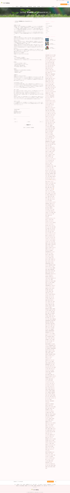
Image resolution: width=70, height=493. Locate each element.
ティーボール (52, 427)
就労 (52, 66)
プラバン (50, 119)
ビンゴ (46, 62)
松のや (54, 310)
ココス (46, 144)
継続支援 (46, 132)
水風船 (51, 311)
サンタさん (54, 100)
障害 (48, 110)
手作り (46, 231)
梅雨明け (49, 313)
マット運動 (47, 75)
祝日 (51, 138)
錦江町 (51, 62)
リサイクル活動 (47, 126)
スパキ (51, 88)
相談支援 (46, 326)
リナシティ (51, 333)
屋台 (50, 66)
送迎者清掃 (51, 126)
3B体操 (50, 427)
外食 (54, 87)
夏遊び (46, 313)
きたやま (53, 266)
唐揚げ (53, 62)
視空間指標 (53, 390)
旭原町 (50, 396)
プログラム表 (52, 104)
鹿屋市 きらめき (47, 437)
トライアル (52, 193)
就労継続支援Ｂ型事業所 (48, 263)
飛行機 (51, 141)
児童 (51, 368)
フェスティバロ (47, 358)
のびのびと (47, 279)
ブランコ (46, 256)
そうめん (51, 462)
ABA (53, 295)
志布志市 (53, 412)
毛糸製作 (54, 367)
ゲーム (46, 196)
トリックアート (47, 333)
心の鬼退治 (47, 212)
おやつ (46, 106)
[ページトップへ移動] (55, 481)
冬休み (46, 193)
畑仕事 (46, 72)
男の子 (52, 405)
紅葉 (53, 91)
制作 (50, 65)
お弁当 (52, 69)
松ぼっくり (50, 81)
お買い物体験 (47, 440)
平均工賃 (46, 145)
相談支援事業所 (51, 173)
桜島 (52, 81)
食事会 (54, 212)
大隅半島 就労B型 (52, 323)
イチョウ (51, 91)
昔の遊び (51, 408)
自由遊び (53, 339)
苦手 (50, 197)
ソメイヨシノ (47, 418)
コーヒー (54, 234)
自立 (49, 453)
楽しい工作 (47, 250)
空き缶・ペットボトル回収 (48, 355)
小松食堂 (49, 123)
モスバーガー (49, 148)
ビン (54, 260)
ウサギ (51, 72)
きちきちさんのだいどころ (48, 367)
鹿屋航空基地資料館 (48, 141)
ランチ (54, 170)
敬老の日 (46, 181)
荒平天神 (46, 151)
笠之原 (54, 122)
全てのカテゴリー (48, 23)
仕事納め (51, 203)
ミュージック (47, 167)
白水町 (49, 88)
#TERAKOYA (28, 127)
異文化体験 (47, 406)
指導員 (46, 269)
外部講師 (51, 428)
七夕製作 (52, 453)
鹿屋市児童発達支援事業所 (51, 330)
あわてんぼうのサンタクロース (49, 100)
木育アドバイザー (47, 163)
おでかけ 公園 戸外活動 (50, 144)
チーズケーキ (47, 234)
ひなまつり (50, 225)
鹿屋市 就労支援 (53, 320)
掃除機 (49, 301)
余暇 (53, 364)
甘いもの (46, 232)
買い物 (54, 193)
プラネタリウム (47, 463)
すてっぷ (47, 24)
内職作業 (50, 310)
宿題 (52, 157)
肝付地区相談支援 (49, 336)
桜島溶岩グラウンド (51, 276)
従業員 (49, 94)
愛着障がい (47, 351)
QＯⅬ (52, 367)
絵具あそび (47, 254)
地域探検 (46, 352)
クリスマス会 (52, 94)
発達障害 (52, 446)
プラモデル (50, 339)
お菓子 (46, 190)
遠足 (51, 129)
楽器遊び (50, 291)
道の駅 (49, 68)
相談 (52, 170)
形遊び (46, 87)
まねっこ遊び (47, 295)
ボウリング (53, 355)
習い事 (50, 431)
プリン (52, 232)
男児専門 (46, 389)
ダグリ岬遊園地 (47, 412)
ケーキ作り (51, 107)
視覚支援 (50, 257)
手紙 (47, 142)
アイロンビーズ (53, 247)
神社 (54, 396)
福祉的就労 (51, 250)
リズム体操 (47, 241)
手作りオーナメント (52, 386)
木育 (49, 161)
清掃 (51, 409)
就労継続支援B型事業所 (53, 348)
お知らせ (50, 231)
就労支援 (50, 103)
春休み (46, 215)
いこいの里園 (49, 151)
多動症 (53, 443)
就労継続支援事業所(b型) (48, 320)
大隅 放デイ (47, 390)
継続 (52, 431)
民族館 (48, 408)
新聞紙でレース (50, 154)
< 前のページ (15, 121)
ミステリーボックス (48, 370)
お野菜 (48, 197)
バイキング (52, 181)
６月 (48, 307)
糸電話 (46, 446)
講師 (53, 304)
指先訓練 (48, 228)
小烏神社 (51, 110)
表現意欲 (46, 466)
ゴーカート (47, 380)
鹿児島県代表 (47, 276)
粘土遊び (49, 87)
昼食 (48, 231)
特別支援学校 (47, 427)
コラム (51, 213)
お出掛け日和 (54, 222)
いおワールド (51, 437)
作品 (53, 138)
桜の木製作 (53, 418)
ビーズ (46, 200)
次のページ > (41, 121)
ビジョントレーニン (52, 449)
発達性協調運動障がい (52, 415)
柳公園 (46, 428)
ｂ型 (53, 59)
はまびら (51, 68)
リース (53, 97)
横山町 (53, 396)
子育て (49, 279)
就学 (50, 170)
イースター (53, 251)
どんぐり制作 (47, 368)
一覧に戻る (28, 121)
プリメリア (52, 116)
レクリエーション (47, 59)
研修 (54, 59)
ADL (49, 329)
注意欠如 (50, 443)
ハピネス (46, 176)
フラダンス (53, 430)
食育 (47, 465)
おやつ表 (49, 106)
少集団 (49, 466)
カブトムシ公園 (47, 209)
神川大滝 (49, 62)
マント (48, 190)
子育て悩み (47, 266)
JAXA (53, 123)
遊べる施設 (50, 247)
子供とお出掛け (50, 235)
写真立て (49, 181)
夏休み (51, 160)
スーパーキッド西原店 (51, 212)
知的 (50, 383)
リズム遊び (47, 238)
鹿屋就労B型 (48, 348)
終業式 (51, 196)
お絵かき (51, 190)
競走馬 (50, 399)
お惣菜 (50, 69)
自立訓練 (49, 405)
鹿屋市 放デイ (52, 389)
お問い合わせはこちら (64, 4)
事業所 (54, 431)
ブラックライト (47, 103)
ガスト (49, 241)
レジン (48, 125)
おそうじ (53, 298)
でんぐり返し (51, 292)
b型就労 (51, 187)
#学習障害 (32, 127)
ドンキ (50, 157)
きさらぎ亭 (47, 213)
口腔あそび (47, 447)
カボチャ (51, 364)
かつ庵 (53, 187)
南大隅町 (46, 129)
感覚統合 (49, 352)
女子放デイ (47, 304)
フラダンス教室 (47, 431)
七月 (50, 317)
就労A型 (46, 282)
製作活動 (50, 418)
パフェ (46, 307)
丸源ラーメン (50, 266)
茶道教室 (49, 304)
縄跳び (49, 368)
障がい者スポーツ (51, 275)
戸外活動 (46, 56)
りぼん (47, 32)
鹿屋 (49, 78)
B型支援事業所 (47, 339)
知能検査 (51, 374)
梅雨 (48, 292)
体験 (48, 65)
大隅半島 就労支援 (48, 323)
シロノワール (47, 154)
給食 (54, 91)
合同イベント (48, 138)
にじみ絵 (53, 314)
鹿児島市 (48, 317)
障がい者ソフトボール (53, 273)
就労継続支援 (53, 142)
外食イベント (53, 285)
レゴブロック (47, 119)
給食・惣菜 (47, 349)
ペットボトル (49, 260)
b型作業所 (52, 352)
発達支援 (49, 215)
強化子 (51, 215)
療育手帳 (50, 314)
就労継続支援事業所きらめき (48, 251)
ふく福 (54, 113)
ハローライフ (47, 28)
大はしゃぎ (47, 222)
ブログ (49, 326)
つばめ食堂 (49, 193)
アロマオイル (47, 184)
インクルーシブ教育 (51, 425)
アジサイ (49, 447)
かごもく (52, 164)
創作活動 (52, 465)
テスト (49, 56)
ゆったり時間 (49, 232)
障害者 (49, 371)
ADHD (52, 383)
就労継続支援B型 (47, 203)
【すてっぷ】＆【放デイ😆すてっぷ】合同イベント (50, 179)
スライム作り (50, 75)
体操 (51, 272)
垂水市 (51, 430)
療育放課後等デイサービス (48, 377)
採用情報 (49, 269)
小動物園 (49, 72)
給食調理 (49, 351)
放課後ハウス (53, 393)
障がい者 (53, 288)
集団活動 (51, 59)
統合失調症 (50, 390)
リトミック (50, 167)
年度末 (53, 231)
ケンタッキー (47, 135)
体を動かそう (47, 247)
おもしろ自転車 (52, 370)
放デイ (51, 56)
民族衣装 (54, 406)
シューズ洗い (52, 459)
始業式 (53, 196)
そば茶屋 (53, 75)
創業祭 (52, 84)
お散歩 (52, 291)
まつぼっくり (53, 197)
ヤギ (47, 399)
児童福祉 (49, 196)
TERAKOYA (47, 27)
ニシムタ (52, 241)
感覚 (49, 465)
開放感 (53, 311)
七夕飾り (51, 326)
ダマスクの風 (53, 148)
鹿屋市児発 (53, 313)
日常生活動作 (52, 329)
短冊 (53, 326)
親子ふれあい (52, 424)
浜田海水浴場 (47, 81)
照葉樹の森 (53, 336)
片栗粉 (53, 154)
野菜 (53, 209)
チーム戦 (49, 160)
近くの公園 (52, 256)
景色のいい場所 (53, 244)
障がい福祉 (47, 225)
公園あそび (52, 254)
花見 (50, 421)
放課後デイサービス (48, 107)
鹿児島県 (46, 272)
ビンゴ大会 (47, 104)
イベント (51, 106)
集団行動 (51, 466)
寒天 (49, 184)
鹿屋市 (52, 463)
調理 (49, 349)
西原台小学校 (54, 176)
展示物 (46, 408)
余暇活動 (49, 428)
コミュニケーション (53, 238)
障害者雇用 (47, 421)
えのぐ (53, 332)
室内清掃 (50, 298)
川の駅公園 (47, 371)
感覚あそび (47, 405)
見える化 (53, 257)
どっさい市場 (49, 84)
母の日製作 (54, 141)
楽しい (50, 228)
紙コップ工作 (53, 228)
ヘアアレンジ (47, 345)
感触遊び (55, 173)
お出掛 (53, 408)
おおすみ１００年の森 (48, 164)
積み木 (51, 85)
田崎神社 (53, 110)
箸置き (46, 187)
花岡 (53, 160)
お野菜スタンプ (47, 116)
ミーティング (47, 94)
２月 (52, 225)
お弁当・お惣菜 (47, 216)
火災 (50, 113)
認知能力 (52, 279)
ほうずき (48, 396)
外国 (49, 406)
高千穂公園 (48, 430)
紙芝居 (50, 163)
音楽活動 (54, 465)
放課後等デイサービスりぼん (48, 288)
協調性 (46, 449)
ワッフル (50, 142)
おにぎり (46, 301)
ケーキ (53, 103)
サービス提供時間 (51, 456)
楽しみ (51, 349)
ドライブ (51, 222)
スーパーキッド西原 (50, 132)
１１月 (53, 368)
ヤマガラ (53, 206)
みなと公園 (49, 129)
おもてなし (49, 424)
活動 (52, 65)
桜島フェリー (47, 219)
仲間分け (46, 148)
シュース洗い (48, 459)
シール (48, 361)
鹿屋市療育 (47, 330)
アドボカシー (50, 342)
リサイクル (48, 97)
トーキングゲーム (47, 383)
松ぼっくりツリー (52, 387)
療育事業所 (54, 308)
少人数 (52, 113)
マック (46, 113)
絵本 (48, 200)
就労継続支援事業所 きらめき (52, 345)
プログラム (54, 428)
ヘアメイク (53, 317)
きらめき (47, 30)
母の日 (54, 144)
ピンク (49, 253)
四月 (49, 421)
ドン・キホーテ (47, 157)
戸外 (51, 447)
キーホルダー (53, 119)
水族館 (53, 213)
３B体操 (49, 272)
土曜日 (53, 301)
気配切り (50, 393)
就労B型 (48, 173)
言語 (53, 447)
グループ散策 (52, 440)
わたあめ (46, 66)
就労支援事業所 (47, 409)
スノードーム (53, 377)
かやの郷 (46, 84)
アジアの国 (51, 406)
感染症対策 (51, 206)
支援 (48, 122)
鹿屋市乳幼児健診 (52, 269)
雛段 (48, 415)
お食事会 (46, 68)
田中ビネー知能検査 (48, 374)
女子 (47, 342)
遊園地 (50, 412)
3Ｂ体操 (49, 387)
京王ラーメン (51, 122)
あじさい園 (53, 151)
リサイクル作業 (52, 351)
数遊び (53, 85)
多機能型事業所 (52, 371)
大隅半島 (46, 244)
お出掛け (50, 219)
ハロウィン (54, 78)
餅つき (54, 107)
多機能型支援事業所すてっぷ (48, 285)
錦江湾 (52, 219)
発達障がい (51, 307)
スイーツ (46, 65)
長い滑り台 (51, 380)
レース (46, 160)
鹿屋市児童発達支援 (48, 364)
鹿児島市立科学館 (47, 462)
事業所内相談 (47, 78)
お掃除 (51, 97)
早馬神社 (46, 110)
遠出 (53, 129)
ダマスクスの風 (52, 87)
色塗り (52, 253)
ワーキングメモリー (48, 450)
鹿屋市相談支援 (47, 308)
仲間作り (53, 126)
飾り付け (46, 387)
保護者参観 (51, 125)
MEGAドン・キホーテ (48, 311)
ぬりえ (47, 253)
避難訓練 (46, 85)
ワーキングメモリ (47, 402)
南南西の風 (47, 88)
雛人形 (51, 123)
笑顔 (50, 313)
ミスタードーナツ (47, 91)
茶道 (51, 304)
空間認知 (53, 361)
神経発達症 (51, 308)
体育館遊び (53, 282)
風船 (52, 167)
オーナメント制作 (47, 386)
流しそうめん (47, 329)
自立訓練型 (49, 389)
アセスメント (50, 295)
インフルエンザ (47, 206)
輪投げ (49, 66)
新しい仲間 (53, 135)
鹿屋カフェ (47, 235)
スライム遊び (47, 291)
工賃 (48, 145)
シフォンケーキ (50, 234)
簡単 (48, 446)
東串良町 (49, 244)
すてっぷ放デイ (47, 298)
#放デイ (25, 127)
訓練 (48, 449)
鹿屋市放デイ (47, 314)
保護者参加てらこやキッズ (52, 194)
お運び (46, 424)
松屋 (52, 310)
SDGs (46, 260)
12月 (47, 393)
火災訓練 (49, 85)
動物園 (48, 187)
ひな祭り (46, 122)
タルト (54, 232)
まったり (53, 235)
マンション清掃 (49, 282)
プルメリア (47, 161)
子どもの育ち (47, 456)
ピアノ (49, 238)
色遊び (50, 145)
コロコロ (51, 301)
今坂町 (46, 123)
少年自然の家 (52, 184)
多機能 (48, 113)
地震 (48, 176)
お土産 (49, 440)
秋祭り (54, 65)
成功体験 (54, 466)
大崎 (53, 374)
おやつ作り (54, 56)
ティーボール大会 (47, 434)
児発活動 (46, 292)
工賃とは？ (52, 263)
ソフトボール (47, 31)
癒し (47, 170)
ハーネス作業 (47, 310)
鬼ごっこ (49, 256)
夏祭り (53, 349)
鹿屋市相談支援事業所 (48, 273)
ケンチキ (50, 135)
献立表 (49, 104)
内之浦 (46, 125)
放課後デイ (47, 425)
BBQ (46, 348)
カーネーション (47, 443)
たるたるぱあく (47, 69)
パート (50, 358)
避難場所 (51, 176)
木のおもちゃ (51, 161)
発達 (51, 78)
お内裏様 (46, 415)
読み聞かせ (51, 200)
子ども (50, 361)
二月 (51, 209)
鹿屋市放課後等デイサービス (48, 332)
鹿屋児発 (53, 333)
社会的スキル (47, 453)
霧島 (49, 380)
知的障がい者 (51, 434)
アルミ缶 (52, 260)
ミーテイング (47, 257)
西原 (53, 88)
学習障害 (49, 254)
